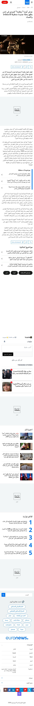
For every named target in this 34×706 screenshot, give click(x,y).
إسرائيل (27, 620)
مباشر (4, 2)
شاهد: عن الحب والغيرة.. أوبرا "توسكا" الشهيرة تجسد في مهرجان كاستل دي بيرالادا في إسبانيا (18, 181)
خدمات (30, 678)
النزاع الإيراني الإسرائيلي (17, 607)
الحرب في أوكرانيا (21, 616)
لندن (7, 273)
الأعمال (30, 653)
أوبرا (14, 273)
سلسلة (23, 7)
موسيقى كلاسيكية (25, 273)
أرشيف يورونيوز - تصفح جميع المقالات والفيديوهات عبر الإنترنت (9, 670)
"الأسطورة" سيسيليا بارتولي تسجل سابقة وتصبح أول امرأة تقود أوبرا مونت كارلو (20, 259)
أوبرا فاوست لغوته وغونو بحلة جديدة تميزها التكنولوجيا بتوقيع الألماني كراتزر (19, 188)
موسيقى (13, 629)
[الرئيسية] (31, 7)
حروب (26, 625)
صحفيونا (30, 669)
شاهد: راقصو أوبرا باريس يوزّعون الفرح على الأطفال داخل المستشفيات (19, 174)
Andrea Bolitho (27, 60)
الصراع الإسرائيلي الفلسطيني (17, 611)
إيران (9, 616)
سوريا (21, 629)
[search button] (3, 595)
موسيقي (18, 7)
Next (31, 657)
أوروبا (31, 649)
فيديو (31, 665)
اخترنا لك (28, 430)
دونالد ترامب (16, 620)
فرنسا (18, 625)
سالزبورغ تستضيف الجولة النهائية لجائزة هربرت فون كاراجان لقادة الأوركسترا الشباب (20, 265)
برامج (14, 665)
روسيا (6, 620)
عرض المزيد (29, 683)
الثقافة (14, 661)
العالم (14, 649)
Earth (14, 653)
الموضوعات (29, 645)
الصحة (14, 657)
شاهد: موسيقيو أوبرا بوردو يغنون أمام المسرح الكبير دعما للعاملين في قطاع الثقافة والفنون (19, 252)
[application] (17, 44)
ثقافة (28, 7)
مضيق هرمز (9, 625)
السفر (31, 661)
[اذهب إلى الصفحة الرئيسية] (27, 2)
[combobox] (17, 595)
